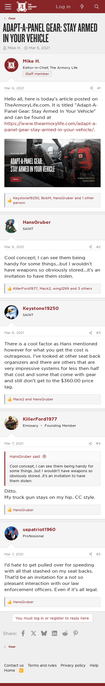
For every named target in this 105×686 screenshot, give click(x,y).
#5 (98, 554)
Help (94, 665)
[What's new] (82, 6)
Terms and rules (42, 665)
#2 (98, 247)
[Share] (91, 88)
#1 (99, 88)
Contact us (14, 665)
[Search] (97, 6)
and (33, 399)
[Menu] (8, 7)
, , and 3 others (52, 288)
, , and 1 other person (53, 200)
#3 (98, 333)
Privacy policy (73, 665)
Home (9, 670)
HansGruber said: (25, 456)
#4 (98, 443)
